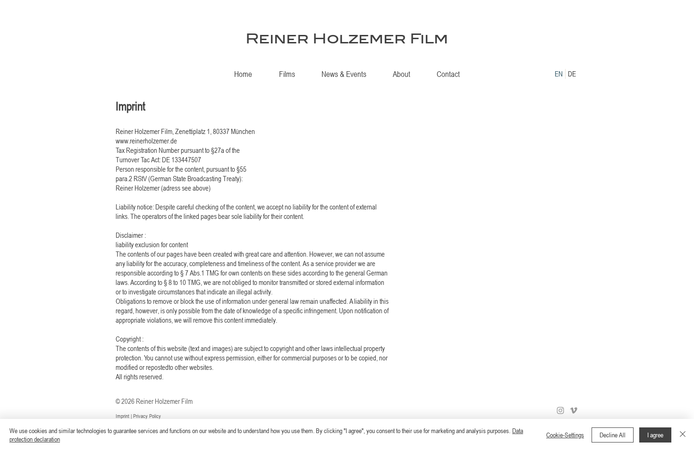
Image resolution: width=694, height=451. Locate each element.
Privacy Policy (147, 415)
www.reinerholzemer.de (146, 140)
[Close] (682, 434)
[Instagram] (560, 410)
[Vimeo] (573, 410)
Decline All (613, 435)
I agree (655, 435)
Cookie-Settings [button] (565, 435)
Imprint (123, 415)
